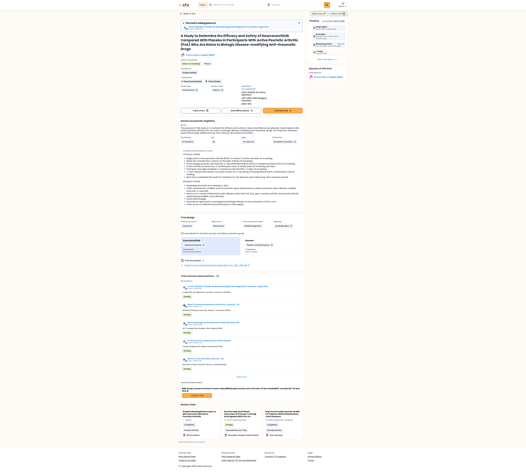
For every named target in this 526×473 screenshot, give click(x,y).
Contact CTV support (275, 456)
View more (241, 377)
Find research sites (231, 456)
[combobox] (238, 4)
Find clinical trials (187, 456)
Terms (311, 460)
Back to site (189, 13)
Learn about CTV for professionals (239, 460)
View (339, 44)
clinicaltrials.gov (199, 442)
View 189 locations (240, 110)
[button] (189, 72)
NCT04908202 (249, 89)
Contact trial (281, 110)
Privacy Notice (315, 456)
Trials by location (187, 460)
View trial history (325, 59)
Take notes (199, 110)
